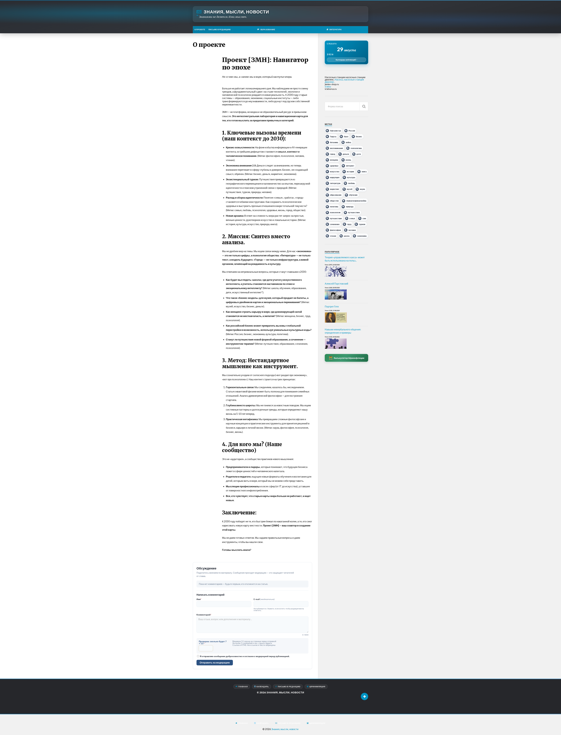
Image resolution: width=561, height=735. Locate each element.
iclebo (328, 86)
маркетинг (334, 189)
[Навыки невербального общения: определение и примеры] (336, 348)
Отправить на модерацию (215, 662)
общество (334, 201)
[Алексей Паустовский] (336, 299)
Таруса (333, 136)
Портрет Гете (332, 306)
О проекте (199, 29)
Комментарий (203, 615)
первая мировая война (356, 201)
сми (364, 218)
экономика (362, 236)
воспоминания (336, 148)
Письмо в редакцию (219, 29)
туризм (362, 224)
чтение (333, 236)
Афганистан (335, 131)
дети (358, 154)
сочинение (335, 224)
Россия (352, 131)
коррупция (334, 177)
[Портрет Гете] (336, 322)
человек (352, 230)
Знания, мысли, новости (236, 11)
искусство (334, 172)
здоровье (334, 166)
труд (349, 224)
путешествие (354, 212)
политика (334, 207)
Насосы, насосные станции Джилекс (344, 80)
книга (364, 172)
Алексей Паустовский (336, 283)
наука (362, 189)
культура (351, 177)
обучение (353, 195)
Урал (346, 136)
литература (335, 183)
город (332, 154)
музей (349, 189)
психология (335, 212)
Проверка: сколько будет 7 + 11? (212, 642)
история (350, 172)
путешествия (336, 218)
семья (352, 218)
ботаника (334, 142)
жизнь (348, 160)
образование (336, 195)
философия (335, 230)
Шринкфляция (317, 687)
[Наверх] (364, 696)
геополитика (356, 148)
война (348, 142)
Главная (243, 687)
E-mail (264, 599)
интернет (350, 166)
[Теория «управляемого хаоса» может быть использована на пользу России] (336, 276)
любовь (351, 183)
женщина (334, 160)
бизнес (359, 136)
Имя (198, 599)
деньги (346, 154)
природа (350, 207)
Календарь (263, 687)
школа (346, 236)
